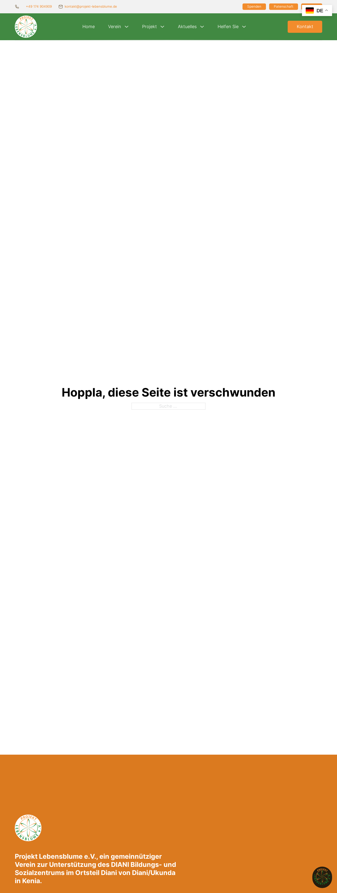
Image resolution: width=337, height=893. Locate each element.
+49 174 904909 (39, 6)
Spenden (254, 6)
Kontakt (305, 26)
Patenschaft (283, 6)
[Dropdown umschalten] (126, 26)
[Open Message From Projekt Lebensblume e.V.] (322, 877)
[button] (322, 877)
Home (88, 26)
